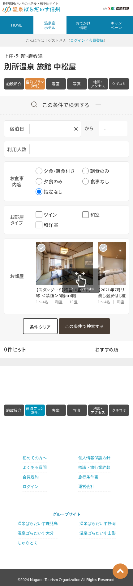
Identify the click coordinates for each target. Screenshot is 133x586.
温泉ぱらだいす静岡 (97, 523)
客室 (56, 83)
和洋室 (51, 225)
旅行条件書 (88, 477)
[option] (67, 273)
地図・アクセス (98, 83)
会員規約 (31, 477)
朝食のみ (99, 171)
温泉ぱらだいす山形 (97, 533)
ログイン (31, 486)
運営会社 (86, 486)
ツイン (50, 214)
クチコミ (119, 83)
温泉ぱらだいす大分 (36, 533)
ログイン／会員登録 (87, 40)
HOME (16, 25)
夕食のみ (53, 181)
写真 (77, 83)
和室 (95, 214)
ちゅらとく (28, 542)
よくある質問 (35, 467)
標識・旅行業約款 (94, 467)
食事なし (99, 181)
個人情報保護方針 (94, 457)
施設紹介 (14, 83)
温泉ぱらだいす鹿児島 (38, 523)
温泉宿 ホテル (49, 25)
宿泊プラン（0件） (35, 83)
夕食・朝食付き (59, 171)
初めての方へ (35, 457)
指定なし (53, 191)
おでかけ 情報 (83, 25)
